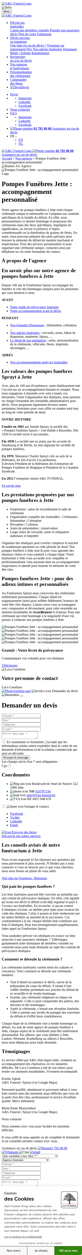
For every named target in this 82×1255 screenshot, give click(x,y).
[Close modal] (21, 696)
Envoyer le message (15, 757)
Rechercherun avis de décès (21, 58)
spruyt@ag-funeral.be (40, 795)
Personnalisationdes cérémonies (21, 74)
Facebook (25, 106)
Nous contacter (20, 109)
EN (21, 140)
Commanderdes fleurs (18, 81)
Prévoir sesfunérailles (17, 24)
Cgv (4, 766)
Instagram (25, 98)
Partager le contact (36, 806)
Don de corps (27, 34)
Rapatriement (40, 53)
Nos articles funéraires (47, 49)
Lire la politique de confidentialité (23, 1236)
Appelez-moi (22, 691)
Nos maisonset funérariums (19, 66)
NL (21, 143)
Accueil (7, 158)
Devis (25, 87)
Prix (29, 49)
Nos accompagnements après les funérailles (38, 362)
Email (14, 825)
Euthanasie (44, 34)
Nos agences (23, 158)
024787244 (43, 791)
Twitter (15, 817)
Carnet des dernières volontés (29, 30)
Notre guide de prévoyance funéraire (34, 307)
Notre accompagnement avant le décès (35, 311)
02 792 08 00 (58, 1148)
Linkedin (24, 102)
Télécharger (9, 665)
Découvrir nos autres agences (21, 836)
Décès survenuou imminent (20, 39)
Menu (6, 11)
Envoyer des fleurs (24, 832)
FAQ (13, 113)
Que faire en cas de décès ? (28, 45)
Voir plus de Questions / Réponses (24, 878)
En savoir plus (11, 485)
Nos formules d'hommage (27, 325)
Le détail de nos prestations (28, 340)
